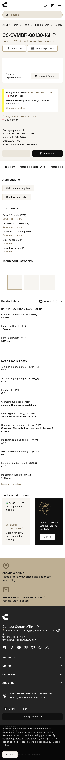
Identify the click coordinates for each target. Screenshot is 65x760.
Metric (47, 301)
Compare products (18, 108)
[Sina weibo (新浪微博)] (41, 648)
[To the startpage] (22, 5)
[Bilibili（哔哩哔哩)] (20, 648)
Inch (60, 301)
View (19, 218)
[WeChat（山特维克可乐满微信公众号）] (6, 648)
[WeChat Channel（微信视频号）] (34, 648)
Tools (15, 24)
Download (7, 218)
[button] (60, 5)
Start (5, 25)
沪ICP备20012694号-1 (15, 637)
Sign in (47, 536)
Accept (10, 754)
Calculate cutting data (18, 188)
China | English (32, 716)
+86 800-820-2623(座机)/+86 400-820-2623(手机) (31, 632)
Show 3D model (45, 76)
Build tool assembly (17, 197)
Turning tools (42, 24)
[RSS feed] (48, 648)
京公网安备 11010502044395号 (20, 640)
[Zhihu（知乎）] (27, 648)
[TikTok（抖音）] (13, 648)
